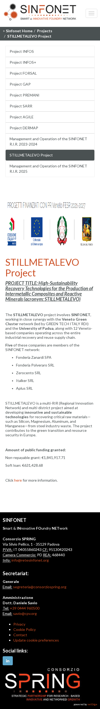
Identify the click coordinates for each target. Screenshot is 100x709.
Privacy (19, 624)
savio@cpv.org (25, 613)
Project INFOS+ (23, 62)
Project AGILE (22, 117)
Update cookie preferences (36, 640)
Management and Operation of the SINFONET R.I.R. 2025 (48, 169)
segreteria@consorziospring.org (39, 587)
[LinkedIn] (8, 660)
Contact (20, 635)
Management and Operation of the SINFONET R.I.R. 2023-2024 (48, 141)
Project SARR (21, 106)
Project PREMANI (24, 95)
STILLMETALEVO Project (31, 155)
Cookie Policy (24, 629)
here (18, 480)
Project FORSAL (23, 73)
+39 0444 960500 (24, 608)
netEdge (92, 704)
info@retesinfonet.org (30, 560)
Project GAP (20, 84)
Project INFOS (22, 51)
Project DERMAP (24, 128)
